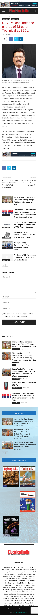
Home (4, 16)
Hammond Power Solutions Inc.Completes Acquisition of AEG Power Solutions (25, 224)
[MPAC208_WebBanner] (19, 4)
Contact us (27, 609)
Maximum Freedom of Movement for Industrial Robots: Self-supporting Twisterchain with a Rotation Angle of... (24, 358)
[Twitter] (16, 39)
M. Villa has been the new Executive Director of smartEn (28, 183)
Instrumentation (17, 387)
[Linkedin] (20, 39)
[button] (3, 11)
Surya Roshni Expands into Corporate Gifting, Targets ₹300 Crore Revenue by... (23, 421)
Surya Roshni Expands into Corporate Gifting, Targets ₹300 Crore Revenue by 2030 (24, 344)
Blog (20, 609)
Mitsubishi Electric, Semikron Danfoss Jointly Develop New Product (24, 234)
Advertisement (12, 609)
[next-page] (6, 265)
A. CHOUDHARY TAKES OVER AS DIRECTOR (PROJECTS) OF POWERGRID (10, 184)
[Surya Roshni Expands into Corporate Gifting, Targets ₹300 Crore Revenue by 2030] (7, 199)
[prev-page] (3, 265)
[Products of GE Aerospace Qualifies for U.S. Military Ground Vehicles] (7, 257)
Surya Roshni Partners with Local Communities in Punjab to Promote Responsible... (25, 445)
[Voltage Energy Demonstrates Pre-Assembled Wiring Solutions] (7, 245)
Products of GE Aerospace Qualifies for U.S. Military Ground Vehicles (25, 257)
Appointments (12, 16)
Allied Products (6, 237)
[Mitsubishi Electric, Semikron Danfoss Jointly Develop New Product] (7, 234)
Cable (4, 247)
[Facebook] (11, 39)
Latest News (15, 19)
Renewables (16, 378)
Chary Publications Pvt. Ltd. (20, 612)
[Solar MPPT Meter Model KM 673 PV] (6, 386)
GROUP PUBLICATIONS (19, 460)
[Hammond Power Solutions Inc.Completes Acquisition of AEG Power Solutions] (7, 224)
